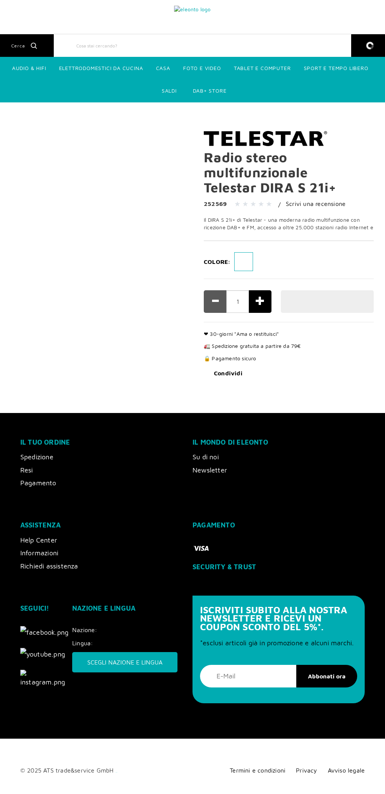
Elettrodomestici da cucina (101, 68)
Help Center (38, 540)
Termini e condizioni (257, 770)
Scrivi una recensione (316, 203)
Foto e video (202, 68)
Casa (163, 68)
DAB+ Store (210, 90)
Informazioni (39, 553)
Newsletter (209, 470)
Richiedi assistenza (49, 566)
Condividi (228, 373)
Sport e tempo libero (336, 68)
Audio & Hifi (29, 68)
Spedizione (36, 457)
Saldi (169, 90)
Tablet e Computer (262, 68)
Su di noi (205, 457)
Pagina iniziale (21, 113)
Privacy (306, 770)
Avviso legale (346, 770)
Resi (26, 470)
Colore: (217, 261)
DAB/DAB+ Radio (121, 113)
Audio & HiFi (57, 113)
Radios (87, 113)
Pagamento (38, 483)
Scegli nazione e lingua (124, 662)
